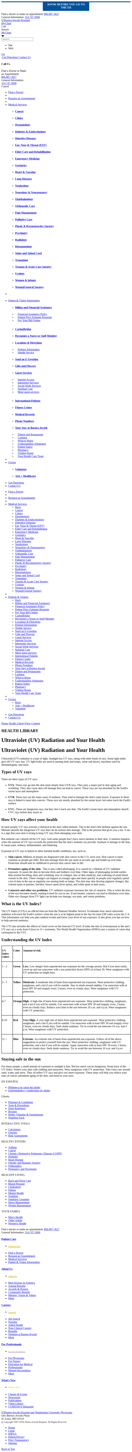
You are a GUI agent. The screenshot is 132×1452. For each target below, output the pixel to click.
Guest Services (23, 637)
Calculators (14, 1129)
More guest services (28, 392)
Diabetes (13, 1156)
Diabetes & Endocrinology (29, 519)
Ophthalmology (23, 550)
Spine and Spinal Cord (27, 575)
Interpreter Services (28, 382)
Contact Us (24, 57)
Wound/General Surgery (28, 590)
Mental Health (16, 1193)
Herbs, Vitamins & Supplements (25, 1114)
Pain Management (25, 556)
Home (4, 723)
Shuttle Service (26, 352)
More (11, 1298)
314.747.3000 (32, 17)
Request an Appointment (21, 98)
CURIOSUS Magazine (21, 1406)
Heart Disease (15, 1159)
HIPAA (12, 1433)
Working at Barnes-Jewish (22, 1334)
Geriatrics (20, 535)
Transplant (20, 578)
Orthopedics (14, 1165)
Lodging (22, 437)
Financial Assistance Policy (32, 314)
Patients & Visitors (18, 597)
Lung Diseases (23, 541)
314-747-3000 (32, 1232)
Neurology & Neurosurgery (30, 547)
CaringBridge (22, 615)
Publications (14, 1400)
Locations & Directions (27, 621)
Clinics (19, 513)
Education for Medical (20, 1364)
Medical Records (24, 662)
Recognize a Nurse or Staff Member (34, 618)
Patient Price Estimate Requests (35, 317)
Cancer (19, 510)
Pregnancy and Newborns (22, 1169)
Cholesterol (14, 1186)
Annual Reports (16, 1285)
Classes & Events (17, 1394)
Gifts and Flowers (25, 634)
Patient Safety (25, 446)
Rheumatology (23, 572)
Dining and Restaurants (30, 434)
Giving (12, 462)
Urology (19, 584)
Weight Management (19, 1205)
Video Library (16, 1403)
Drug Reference (17, 1108)
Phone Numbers (24, 665)
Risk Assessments (18, 1135)
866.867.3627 (51, 14)
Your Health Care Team (30, 456)
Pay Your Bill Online (29, 320)
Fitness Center (23, 659)
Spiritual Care (25, 388)
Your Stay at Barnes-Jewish (30, 668)
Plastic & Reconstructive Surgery (33, 562)
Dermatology (22, 516)
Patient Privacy (16, 1436)
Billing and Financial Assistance (32, 603)
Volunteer (20, 708)
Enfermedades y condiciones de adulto (29, 1090)
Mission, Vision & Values (22, 1295)
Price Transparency (18, 1440)
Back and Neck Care (19, 1180)
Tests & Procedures (18, 1105)
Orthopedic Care (24, 553)
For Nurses (14, 1361)
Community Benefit (19, 1292)
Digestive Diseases (25, 522)
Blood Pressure (16, 1183)
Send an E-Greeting (26, 631)
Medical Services (17, 104)
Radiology (20, 569)
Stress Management (18, 1202)
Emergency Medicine (26, 531)
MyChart (6, 32)
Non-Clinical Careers (19, 1328)
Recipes (12, 1111)
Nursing (12, 1321)
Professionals (15, 1367)
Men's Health (15, 1217)
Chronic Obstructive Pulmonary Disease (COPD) (35, 1153)
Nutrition (13, 1196)
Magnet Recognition (19, 1370)
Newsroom (14, 1397)
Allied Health (15, 1325)
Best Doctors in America (21, 1282)
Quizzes (12, 1132)
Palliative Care (23, 559)
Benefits (12, 1331)
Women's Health (17, 1223)
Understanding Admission (32, 443)
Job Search (14, 1318)
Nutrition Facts (16, 1117)
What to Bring (25, 440)
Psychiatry (20, 566)
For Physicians (16, 1358)
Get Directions (9, 57)
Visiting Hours (26, 453)
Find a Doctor (15, 92)
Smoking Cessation (18, 1199)
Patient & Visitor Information (24, 300)
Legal (11, 1430)
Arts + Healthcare (24, 705)
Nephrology (21, 544)
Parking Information (29, 349)
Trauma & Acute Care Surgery (31, 581)
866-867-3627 (51, 1229)
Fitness (12, 1190)
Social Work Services (29, 385)
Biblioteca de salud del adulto (24, 1087)
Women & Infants (24, 587)
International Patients (26, 655)
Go (3, 54)
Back (18, 507)
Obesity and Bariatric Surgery (24, 1162)
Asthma (12, 1147)
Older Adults (15, 1220)
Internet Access (26, 379)
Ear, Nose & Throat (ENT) (29, 525)
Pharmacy (23, 450)
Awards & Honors (18, 1289)
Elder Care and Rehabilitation (31, 528)
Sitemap (12, 1443)
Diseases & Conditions (20, 1102)
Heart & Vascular (24, 538)
